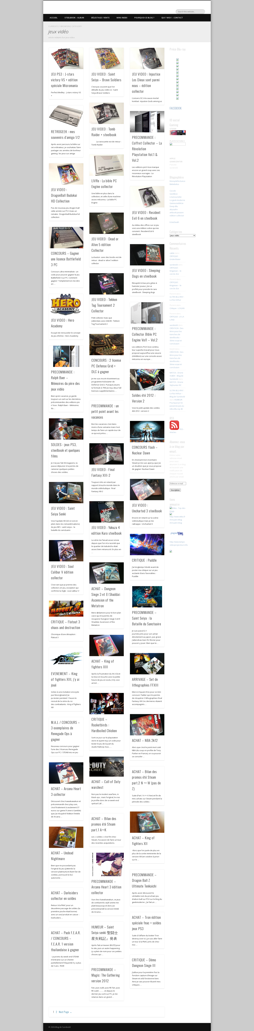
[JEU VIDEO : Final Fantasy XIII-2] (106, 454)
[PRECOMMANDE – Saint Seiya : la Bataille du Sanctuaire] (147, 596)
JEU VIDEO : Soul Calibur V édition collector (62, 572)
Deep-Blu (174, 206)
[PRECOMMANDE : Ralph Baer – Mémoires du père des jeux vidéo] (66, 356)
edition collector (177, 215)
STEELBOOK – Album (74, 17)
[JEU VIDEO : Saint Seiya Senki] (66, 492)
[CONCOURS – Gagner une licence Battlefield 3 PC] (66, 237)
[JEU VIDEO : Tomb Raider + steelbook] (106, 113)
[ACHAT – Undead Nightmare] (66, 837)
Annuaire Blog (176, 519)
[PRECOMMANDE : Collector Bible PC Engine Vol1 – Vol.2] (147, 313)
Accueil (53, 17)
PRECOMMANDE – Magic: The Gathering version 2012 (105, 975)
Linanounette (176, 197)
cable (172, 253)
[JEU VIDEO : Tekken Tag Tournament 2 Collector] (106, 283)
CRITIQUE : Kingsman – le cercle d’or (175, 270)
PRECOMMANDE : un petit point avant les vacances (105, 411)
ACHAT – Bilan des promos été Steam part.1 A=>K (103, 824)
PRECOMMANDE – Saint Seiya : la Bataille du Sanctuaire (146, 618)
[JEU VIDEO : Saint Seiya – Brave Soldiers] (106, 58)
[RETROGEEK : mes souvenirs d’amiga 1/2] (66, 115)
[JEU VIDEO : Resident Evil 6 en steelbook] (147, 196)
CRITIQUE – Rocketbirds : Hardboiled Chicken (104, 724)
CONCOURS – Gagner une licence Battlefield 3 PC (66, 258)
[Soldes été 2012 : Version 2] (147, 379)
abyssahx (174, 209)
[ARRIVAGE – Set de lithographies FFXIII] (147, 663)
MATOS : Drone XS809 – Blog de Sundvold (176, 375)
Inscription (175, 490)
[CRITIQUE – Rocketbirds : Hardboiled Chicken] (106, 703)
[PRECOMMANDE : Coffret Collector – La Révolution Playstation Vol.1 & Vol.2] (147, 121)
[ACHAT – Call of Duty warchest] (106, 766)
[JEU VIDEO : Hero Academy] (66, 304)
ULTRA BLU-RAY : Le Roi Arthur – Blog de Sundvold (177, 393)
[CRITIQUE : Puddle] (147, 544)
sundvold (174, 264)
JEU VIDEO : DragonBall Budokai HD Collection (64, 195)
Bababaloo (174, 184)
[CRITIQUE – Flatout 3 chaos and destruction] (66, 609)
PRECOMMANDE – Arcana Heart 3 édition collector (106, 887)
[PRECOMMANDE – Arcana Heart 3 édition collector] (106, 864)
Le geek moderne (177, 200)
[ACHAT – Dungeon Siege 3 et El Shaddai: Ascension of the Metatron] (106, 573)
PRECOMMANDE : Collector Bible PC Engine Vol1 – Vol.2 (145, 334)
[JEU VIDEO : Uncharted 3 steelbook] (147, 489)
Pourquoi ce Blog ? (144, 17)
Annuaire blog (176, 522)
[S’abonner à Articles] (174, 429)
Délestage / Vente (100, 17)
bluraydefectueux (177, 181)
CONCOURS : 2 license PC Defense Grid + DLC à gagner (106, 365)
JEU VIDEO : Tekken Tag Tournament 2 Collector (104, 305)
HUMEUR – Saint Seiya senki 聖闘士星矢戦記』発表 (104, 932)
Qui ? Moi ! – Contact (172, 17)
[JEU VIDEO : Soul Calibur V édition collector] (66, 550)
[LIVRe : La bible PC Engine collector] (106, 165)
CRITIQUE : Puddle (144, 560)
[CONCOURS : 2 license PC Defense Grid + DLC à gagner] (106, 344)
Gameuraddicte (176, 203)
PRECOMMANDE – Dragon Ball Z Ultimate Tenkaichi (144, 880)
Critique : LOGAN (177, 308)
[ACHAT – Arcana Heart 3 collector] (66, 773)
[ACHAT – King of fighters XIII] (106, 645)
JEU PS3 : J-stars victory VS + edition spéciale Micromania (64, 79)
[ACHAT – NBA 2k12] (147, 724)
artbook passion (177, 212)
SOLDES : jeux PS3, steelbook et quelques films (65, 450)
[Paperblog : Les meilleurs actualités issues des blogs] (177, 535)
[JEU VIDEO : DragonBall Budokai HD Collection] (66, 174)
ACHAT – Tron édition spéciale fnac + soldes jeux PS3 (146, 923)
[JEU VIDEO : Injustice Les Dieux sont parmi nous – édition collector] (147, 58)
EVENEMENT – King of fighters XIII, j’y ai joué (65, 679)
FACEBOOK (176, 108)
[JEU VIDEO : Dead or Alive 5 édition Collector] (106, 223)
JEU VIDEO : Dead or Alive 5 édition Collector (105, 244)
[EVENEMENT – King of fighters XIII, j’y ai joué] (66, 658)
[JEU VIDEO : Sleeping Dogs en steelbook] (147, 254)
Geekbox (174, 193)
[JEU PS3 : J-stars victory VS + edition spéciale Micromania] (66, 58)
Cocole (173, 190)
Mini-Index (122, 17)
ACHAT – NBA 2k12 (145, 740)
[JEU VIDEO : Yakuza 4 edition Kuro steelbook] (106, 511)
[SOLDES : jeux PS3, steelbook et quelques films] (66, 429)
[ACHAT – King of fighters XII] (147, 822)
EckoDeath (174, 222)
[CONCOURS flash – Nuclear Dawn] (147, 431)
